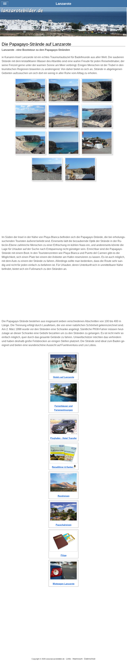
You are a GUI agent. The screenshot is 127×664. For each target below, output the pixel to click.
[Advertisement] (63, 209)
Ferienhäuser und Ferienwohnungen (63, 408)
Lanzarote (63, 3)
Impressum (78, 659)
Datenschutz (89, 659)
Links (68, 659)
